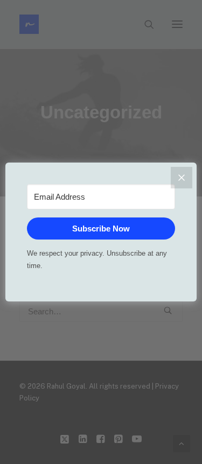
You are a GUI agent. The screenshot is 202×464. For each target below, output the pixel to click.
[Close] (181, 177)
